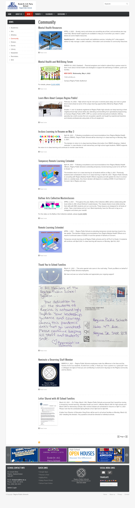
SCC (12, 60)
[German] (107, 481)
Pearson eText (44, 475)
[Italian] (109, 481)
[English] (101, 481)
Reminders (14, 56)
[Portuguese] (111, 481)
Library (13, 49)
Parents (38, 14)
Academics (14, 28)
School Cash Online (46, 483)
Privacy (120, 494)
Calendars (49, 14)
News (28, 14)
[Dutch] (103, 481)
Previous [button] (8, 454)
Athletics (13, 35)
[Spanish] (115, 481)
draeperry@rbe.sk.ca (19, 480)
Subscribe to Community (39, 442)
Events (13, 45)
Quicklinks (61, 14)
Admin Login (12, 488)
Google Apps (43, 472)
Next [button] (126, 454)
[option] (24, 455)
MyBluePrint (43, 477)
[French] (105, 481)
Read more (44, 53)
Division (13, 42)
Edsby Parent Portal (46, 480)
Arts (12, 31)
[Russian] (113, 481)
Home (9, 14)
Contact (127, 494)
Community (14, 38)
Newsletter (14, 53)
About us (19, 14)
